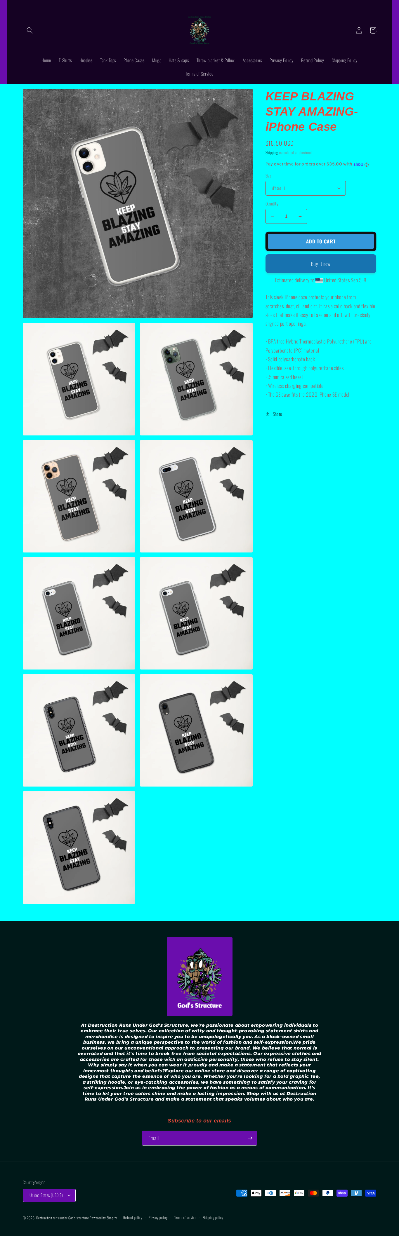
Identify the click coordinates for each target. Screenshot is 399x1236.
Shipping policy (213, 1217)
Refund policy (132, 1217)
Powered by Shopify (103, 1217)
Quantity (272, 204)
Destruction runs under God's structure (63, 1217)
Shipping (272, 152)
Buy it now (320, 263)
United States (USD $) (46, 1195)
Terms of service (185, 1217)
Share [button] (277, 414)
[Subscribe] (250, 1138)
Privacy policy (158, 1217)
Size (269, 176)
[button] (30, 30)
